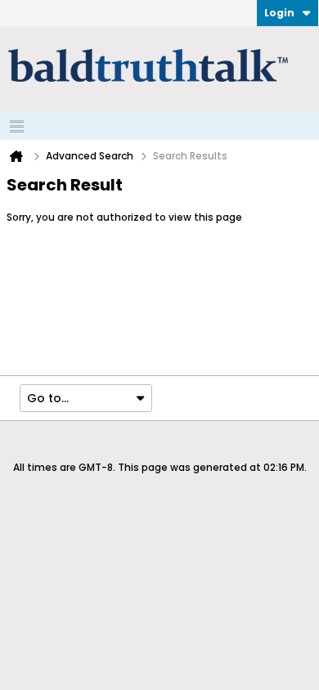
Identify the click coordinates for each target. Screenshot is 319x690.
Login (279, 13)
